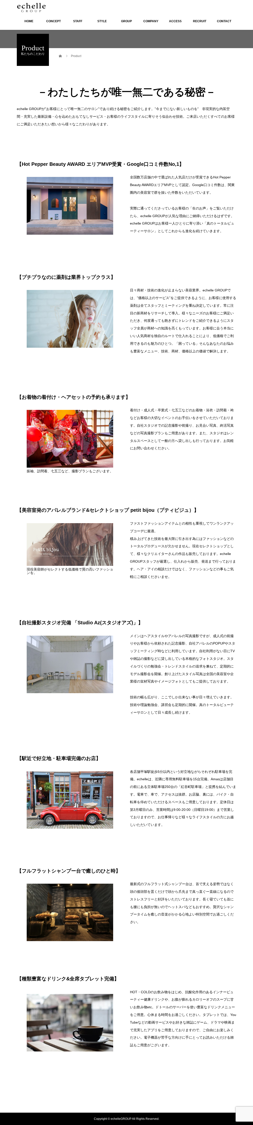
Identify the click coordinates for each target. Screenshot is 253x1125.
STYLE (102, 21)
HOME (28, 21)
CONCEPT (53, 21)
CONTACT (224, 21)
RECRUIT (199, 21)
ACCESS (175, 21)
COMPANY (150, 21)
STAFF (77, 21)
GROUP (126, 21)
